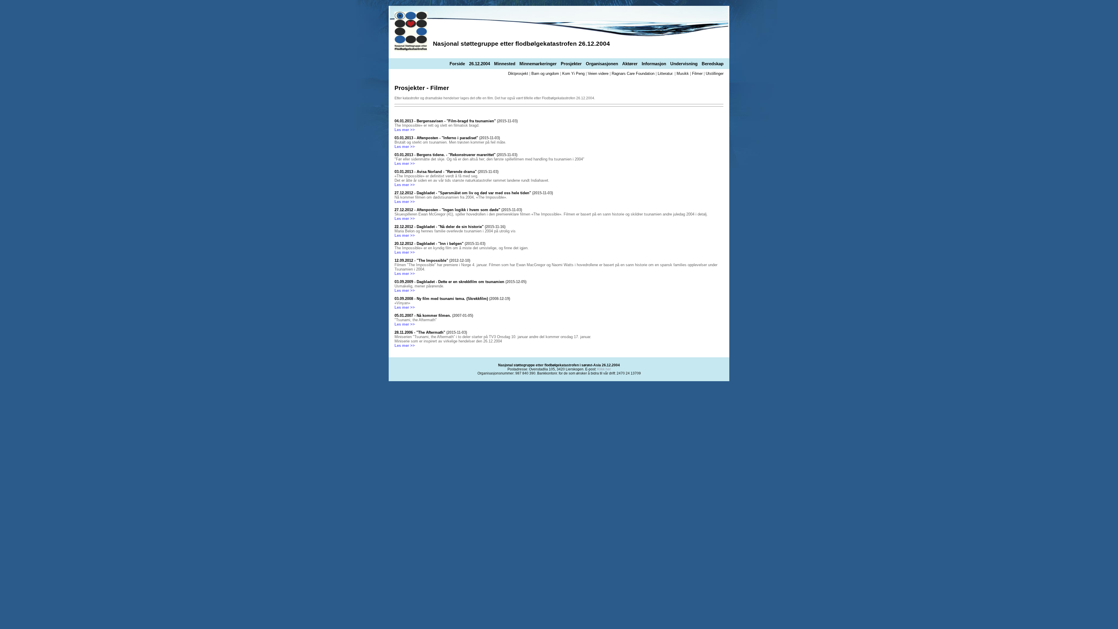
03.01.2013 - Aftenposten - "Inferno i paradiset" (436, 138)
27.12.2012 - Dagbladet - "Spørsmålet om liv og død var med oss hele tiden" (463, 193)
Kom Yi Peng (573, 73)
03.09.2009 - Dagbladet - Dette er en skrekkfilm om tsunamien (449, 282)
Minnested (504, 63)
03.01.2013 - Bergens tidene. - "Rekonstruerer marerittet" (445, 155)
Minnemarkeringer (538, 63)
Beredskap (712, 63)
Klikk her (604, 369)
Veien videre (598, 73)
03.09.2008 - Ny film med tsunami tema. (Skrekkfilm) (441, 298)
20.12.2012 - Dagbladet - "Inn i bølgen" (429, 243)
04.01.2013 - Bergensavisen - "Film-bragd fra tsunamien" (445, 121)
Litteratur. (665, 73)
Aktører (630, 63)
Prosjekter (571, 63)
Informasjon (654, 63)
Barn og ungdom (545, 73)
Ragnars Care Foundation (633, 73)
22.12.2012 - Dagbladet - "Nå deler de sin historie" (439, 227)
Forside (457, 63)
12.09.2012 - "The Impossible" (422, 260)
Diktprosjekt (518, 73)
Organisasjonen (602, 63)
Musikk (683, 73)
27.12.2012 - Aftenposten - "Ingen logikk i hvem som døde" (447, 210)
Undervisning (684, 63)
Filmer (697, 73)
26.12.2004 (479, 63)
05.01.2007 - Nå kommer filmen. (423, 315)
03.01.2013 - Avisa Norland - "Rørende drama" (436, 171)
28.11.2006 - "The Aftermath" (420, 332)
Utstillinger (714, 73)
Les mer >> (405, 130)
